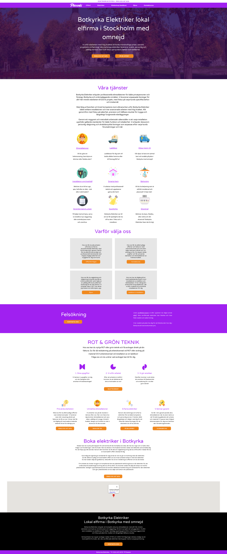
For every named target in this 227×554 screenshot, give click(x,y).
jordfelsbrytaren (143, 313)
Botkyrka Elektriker (103, 552)
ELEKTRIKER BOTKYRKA (106, 1)
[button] (162, 428)
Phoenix (128, 552)
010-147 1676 (124, 1)
